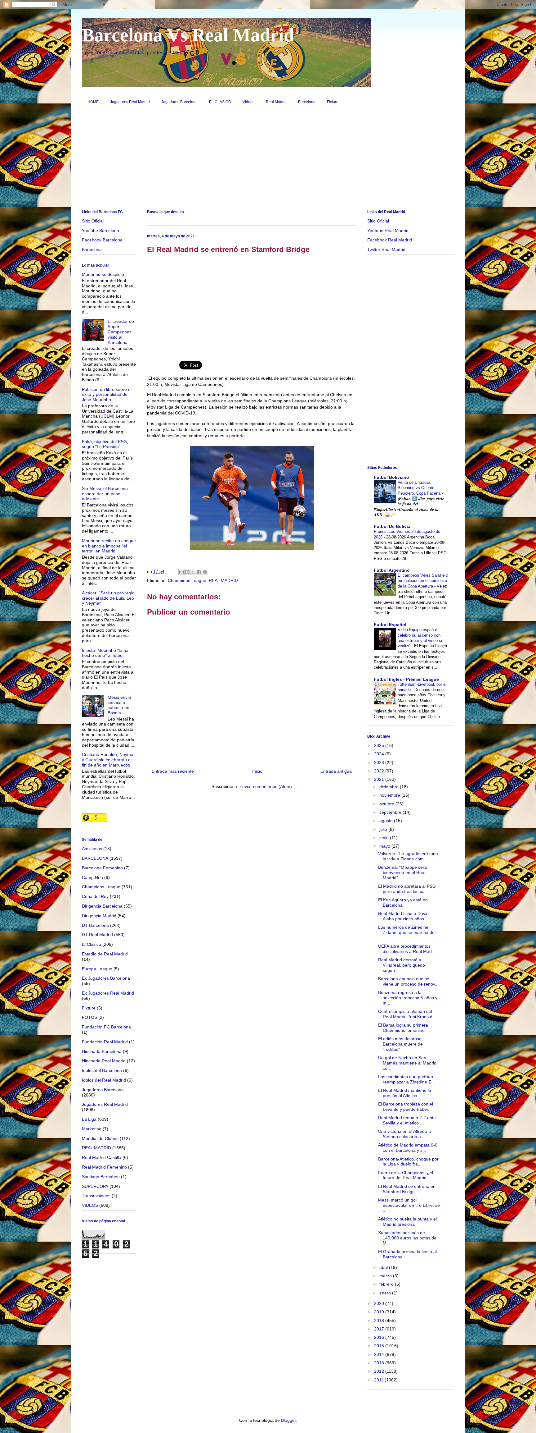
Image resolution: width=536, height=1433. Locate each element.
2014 (379, 1354)
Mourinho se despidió (103, 274)
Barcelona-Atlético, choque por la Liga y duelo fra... (408, 1161)
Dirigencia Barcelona (102, 906)
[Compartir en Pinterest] (205, 572)
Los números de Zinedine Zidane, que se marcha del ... (407, 932)
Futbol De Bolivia (392, 526)
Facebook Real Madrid (389, 239)
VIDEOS (90, 1205)
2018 (379, 1320)
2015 (379, 1345)
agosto (386, 820)
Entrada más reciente (173, 771)
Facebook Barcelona (102, 239)
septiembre (391, 812)
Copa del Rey (95, 896)
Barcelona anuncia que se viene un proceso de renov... (408, 981)
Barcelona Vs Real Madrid (188, 35)
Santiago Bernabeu (101, 1176)
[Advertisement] (268, 159)
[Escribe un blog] (187, 572)
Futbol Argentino (392, 570)
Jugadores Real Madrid (130, 102)
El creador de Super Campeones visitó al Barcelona (121, 332)
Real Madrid (276, 102)
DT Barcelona (95, 925)
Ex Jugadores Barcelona (106, 978)
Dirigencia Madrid (99, 915)
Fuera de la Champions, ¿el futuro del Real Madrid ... (405, 1175)
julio (383, 829)
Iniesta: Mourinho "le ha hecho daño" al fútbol (105, 653)
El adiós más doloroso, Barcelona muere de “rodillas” (400, 1044)
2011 (379, 1379)
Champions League (187, 580)
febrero (387, 1284)
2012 (379, 1371)
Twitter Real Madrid (386, 249)
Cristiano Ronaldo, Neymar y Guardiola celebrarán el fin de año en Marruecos (108, 759)
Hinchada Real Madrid (104, 1060)
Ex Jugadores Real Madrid (108, 993)
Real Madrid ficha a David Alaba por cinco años (403, 916)
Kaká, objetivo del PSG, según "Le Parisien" (105, 444)
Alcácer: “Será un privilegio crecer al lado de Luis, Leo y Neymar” (108, 598)
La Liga (89, 1119)
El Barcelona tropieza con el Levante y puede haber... (405, 1106)
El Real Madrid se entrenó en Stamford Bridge (407, 1189)
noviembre (390, 795)
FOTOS (89, 1017)
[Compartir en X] (193, 572)
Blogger (288, 1420)
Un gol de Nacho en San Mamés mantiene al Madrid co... (407, 1063)
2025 (379, 745)
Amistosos (92, 848)
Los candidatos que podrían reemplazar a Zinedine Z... (406, 1079)
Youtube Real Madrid (388, 230)
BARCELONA (95, 858)
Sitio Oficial (93, 220)
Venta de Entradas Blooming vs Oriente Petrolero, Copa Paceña (420, 488)
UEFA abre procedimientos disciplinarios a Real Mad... (407, 949)
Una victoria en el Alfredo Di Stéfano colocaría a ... (405, 1134)
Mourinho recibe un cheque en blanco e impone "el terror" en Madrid (109, 546)
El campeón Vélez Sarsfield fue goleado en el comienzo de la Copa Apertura (423, 580)
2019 (379, 1311)
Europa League (97, 968)
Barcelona (306, 102)
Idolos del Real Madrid (104, 1080)
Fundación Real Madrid (105, 1041)
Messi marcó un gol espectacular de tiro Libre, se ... (409, 1205)
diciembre (389, 786)
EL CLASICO (220, 102)
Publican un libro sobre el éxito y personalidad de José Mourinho (107, 394)
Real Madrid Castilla (101, 1157)
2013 (379, 1362)
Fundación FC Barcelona (106, 1026)
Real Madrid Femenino (104, 1167)
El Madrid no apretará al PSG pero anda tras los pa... (407, 889)
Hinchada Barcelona (102, 1051)
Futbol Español (390, 624)
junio (384, 837)
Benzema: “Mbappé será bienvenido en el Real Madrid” (402, 872)
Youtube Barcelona (100, 230)
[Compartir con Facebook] (199, 572)
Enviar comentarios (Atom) (265, 786)
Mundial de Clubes (100, 1138)
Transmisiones (96, 1195)
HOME (93, 102)
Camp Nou (92, 877)
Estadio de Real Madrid (105, 953)
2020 (379, 1303)
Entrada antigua (336, 771)
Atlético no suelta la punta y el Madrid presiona (407, 1221)
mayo (385, 846)
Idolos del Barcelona (102, 1070)
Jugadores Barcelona (179, 102)
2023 (379, 762)
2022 (379, 770)
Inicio (257, 771)
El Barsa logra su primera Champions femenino (403, 1028)
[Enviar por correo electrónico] (181, 572)
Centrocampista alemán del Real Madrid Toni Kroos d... (407, 1014)
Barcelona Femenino (102, 867)
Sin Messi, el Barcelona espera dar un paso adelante (105, 493)
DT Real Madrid (97, 934)
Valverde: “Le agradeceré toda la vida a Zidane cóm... (408, 856)
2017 (379, 1328)
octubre (387, 803)
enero (385, 1292)
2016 (379, 1337)
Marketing (91, 1128)
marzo (386, 1275)
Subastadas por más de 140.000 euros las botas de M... (407, 1238)
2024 (379, 753)
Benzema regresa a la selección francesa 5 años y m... (407, 997)
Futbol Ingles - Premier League (406, 679)
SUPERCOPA (95, 1186)
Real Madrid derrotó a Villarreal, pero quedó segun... (401, 965)
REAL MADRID (223, 580)
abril (384, 1267)
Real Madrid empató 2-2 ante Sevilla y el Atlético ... (407, 1120)
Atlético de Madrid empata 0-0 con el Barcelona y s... (407, 1147)
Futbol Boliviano (391, 477)
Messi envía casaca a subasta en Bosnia (119, 705)
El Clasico (91, 944)
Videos (248, 102)
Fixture (332, 102)
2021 (379, 779)
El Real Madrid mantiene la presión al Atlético (404, 1093)
